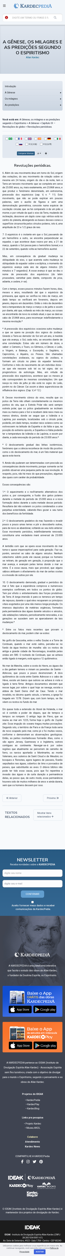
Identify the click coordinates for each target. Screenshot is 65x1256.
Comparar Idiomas (26, 153)
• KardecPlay (32, 1104)
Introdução (10, 86)
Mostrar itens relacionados (44, 815)
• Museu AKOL (32, 1127)
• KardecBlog (32, 1108)
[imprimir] (46, 153)
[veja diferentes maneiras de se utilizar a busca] (6, 17)
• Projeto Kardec (32, 1123)
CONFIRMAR (32, 894)
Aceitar (40, 1252)
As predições (12, 104)
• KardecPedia (32, 1100)
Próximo (51, 798)
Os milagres (11, 98)
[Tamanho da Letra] (39, 153)
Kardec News (32, 1146)
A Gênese (10, 92)
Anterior (13, 798)
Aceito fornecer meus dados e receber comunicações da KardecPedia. (33, 907)
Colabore (32, 1136)
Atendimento (32, 1141)
